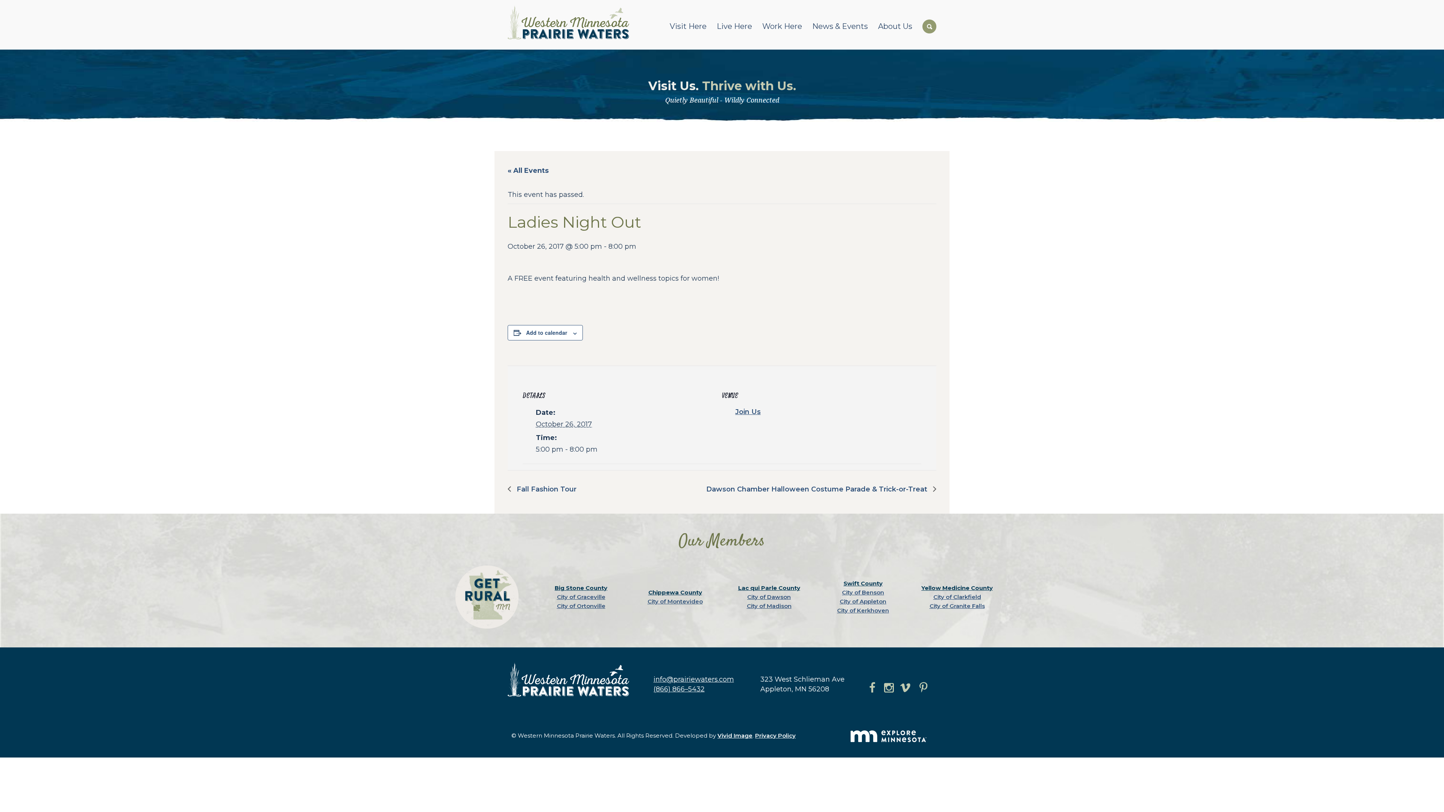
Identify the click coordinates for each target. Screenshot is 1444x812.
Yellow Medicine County (957, 587)
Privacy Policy (775, 735)
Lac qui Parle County (769, 587)
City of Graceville (581, 596)
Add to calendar (546, 332)
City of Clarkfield (957, 596)
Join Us (748, 412)
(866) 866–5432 (679, 689)
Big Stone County (581, 587)
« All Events (528, 170)
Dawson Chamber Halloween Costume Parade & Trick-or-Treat (817, 489)
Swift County (863, 583)
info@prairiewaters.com (694, 679)
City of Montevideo (675, 601)
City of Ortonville (581, 605)
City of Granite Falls (957, 605)
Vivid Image (734, 735)
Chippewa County (675, 592)
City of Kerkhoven (863, 610)
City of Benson (863, 592)
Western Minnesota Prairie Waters (570, 22)
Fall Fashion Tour (545, 489)
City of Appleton (863, 601)
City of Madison (769, 605)
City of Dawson (769, 596)
